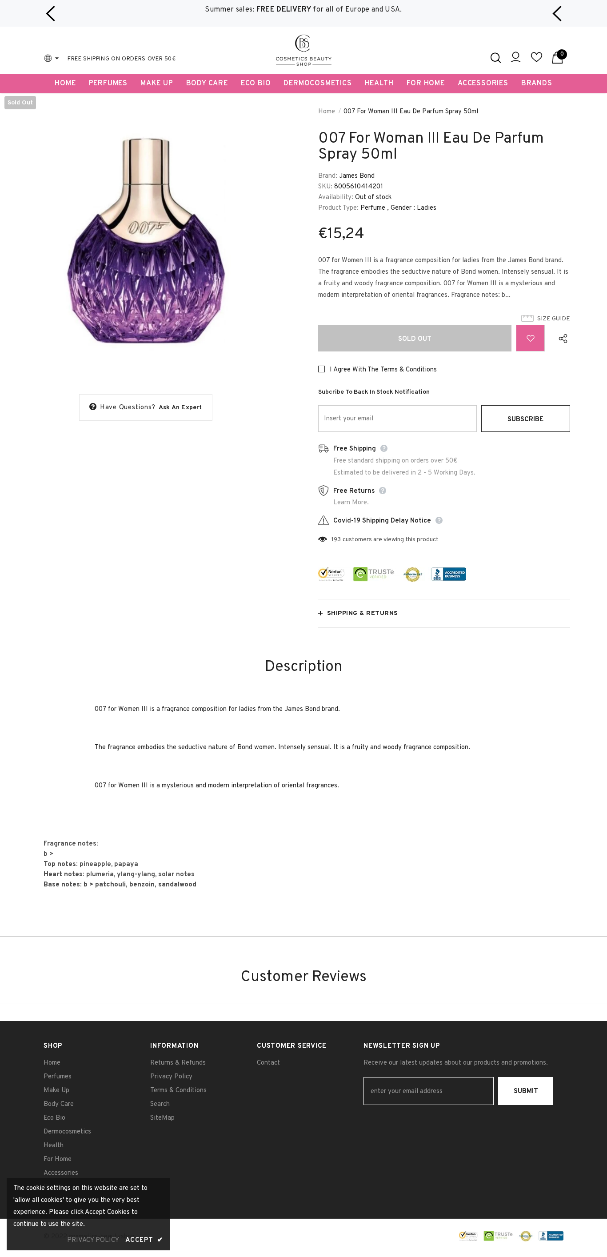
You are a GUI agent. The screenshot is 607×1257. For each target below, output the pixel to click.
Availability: (335, 197)
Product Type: (338, 208)
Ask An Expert (180, 407)
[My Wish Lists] (537, 61)
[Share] (561, 338)
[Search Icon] (496, 57)
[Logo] (303, 50)
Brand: (327, 176)
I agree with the (354, 370)
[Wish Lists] (530, 338)
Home (326, 112)
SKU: (325, 187)
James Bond (357, 176)
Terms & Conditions (408, 370)
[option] (303, 10)
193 (336, 539)
